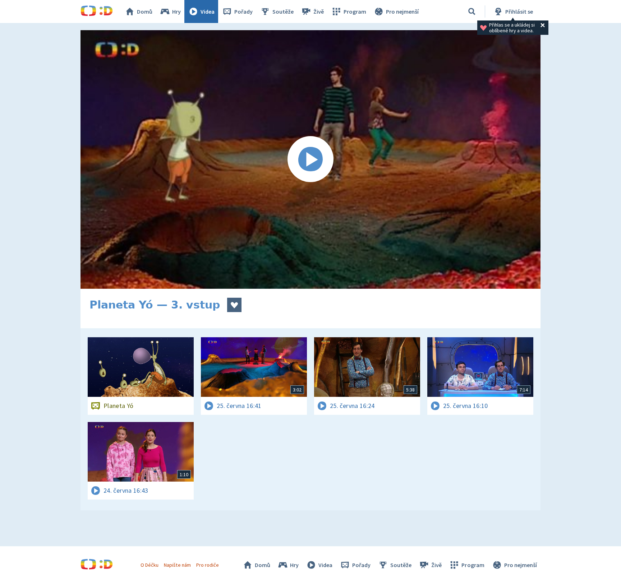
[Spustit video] (310, 159)
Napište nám (177, 565)
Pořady (243, 11)
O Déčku (149, 565)
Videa (208, 11)
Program (355, 11)
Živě (318, 11)
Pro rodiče (207, 565)
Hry (176, 11)
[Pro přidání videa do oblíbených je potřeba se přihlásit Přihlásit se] (234, 305)
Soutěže (283, 11)
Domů (144, 11)
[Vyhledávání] (472, 11)
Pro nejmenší (402, 11)
